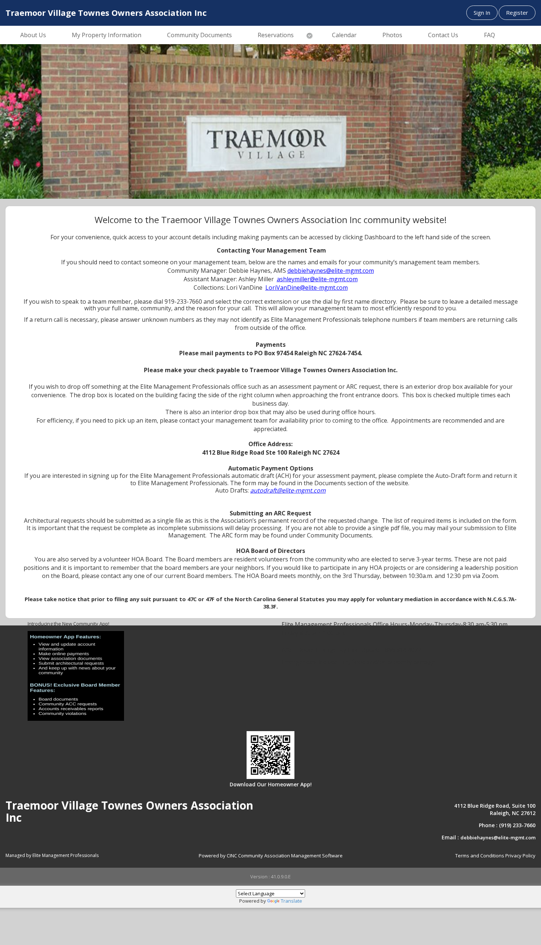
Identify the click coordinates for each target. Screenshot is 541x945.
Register (517, 12)
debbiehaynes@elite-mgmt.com (497, 837)
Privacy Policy (520, 855)
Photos (392, 35)
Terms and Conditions (479, 855)
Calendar (344, 35)
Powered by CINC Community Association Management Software (271, 855)
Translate (291, 901)
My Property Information (106, 35)
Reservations (276, 35)
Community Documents (199, 35)
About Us (33, 35)
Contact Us (443, 35)
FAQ (489, 35)
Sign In (482, 12)
